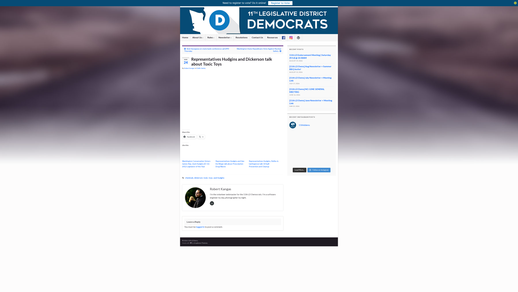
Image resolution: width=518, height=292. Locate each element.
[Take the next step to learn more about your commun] (306, 155)
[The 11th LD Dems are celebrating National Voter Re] (294, 134)
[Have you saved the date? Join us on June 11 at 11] (329, 148)
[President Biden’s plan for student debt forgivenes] (317, 134)
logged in (200, 226)
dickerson (198, 178)
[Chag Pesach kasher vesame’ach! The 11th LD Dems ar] (329, 162)
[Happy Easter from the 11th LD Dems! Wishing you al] (317, 162)
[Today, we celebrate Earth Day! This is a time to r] (306, 162)
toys (211, 178)
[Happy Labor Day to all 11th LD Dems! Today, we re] (306, 134)
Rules (210, 37)
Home (185, 37)
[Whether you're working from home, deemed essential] (294, 162)
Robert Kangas (189, 68)
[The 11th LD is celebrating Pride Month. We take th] (306, 148)
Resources (272, 37)
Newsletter (224, 37)
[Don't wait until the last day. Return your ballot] (294, 141)
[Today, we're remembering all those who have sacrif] (294, 155)
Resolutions (242, 37)
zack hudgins (218, 178)
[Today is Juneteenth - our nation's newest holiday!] (329, 141)
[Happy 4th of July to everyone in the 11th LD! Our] (317, 141)
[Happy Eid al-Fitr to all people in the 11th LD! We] (329, 155)
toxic (206, 178)
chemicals (189, 178)
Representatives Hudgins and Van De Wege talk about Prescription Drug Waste (230, 164)
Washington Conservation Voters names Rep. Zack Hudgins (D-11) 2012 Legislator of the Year (196, 164)
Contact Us (257, 37)
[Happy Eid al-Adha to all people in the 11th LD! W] (306, 141)
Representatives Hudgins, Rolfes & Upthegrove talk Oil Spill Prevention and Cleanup (263, 164)
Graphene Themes (201, 243)
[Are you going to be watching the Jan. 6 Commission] (294, 148)
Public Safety (201, 68)
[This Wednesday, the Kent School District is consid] (317, 148)
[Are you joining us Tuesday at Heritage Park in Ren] (329, 134)
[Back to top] (512, 286)
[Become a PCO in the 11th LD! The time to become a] (317, 155)
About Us (197, 37)
